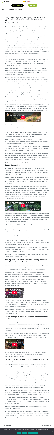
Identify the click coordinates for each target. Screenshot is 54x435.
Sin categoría (8, 23)
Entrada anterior (6, 425)
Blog (3, 9)
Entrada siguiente (47, 425)
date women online (27, 91)
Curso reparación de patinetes (15, 9)
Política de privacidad (32, 433)
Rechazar (24, 433)
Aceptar (19, 433)
